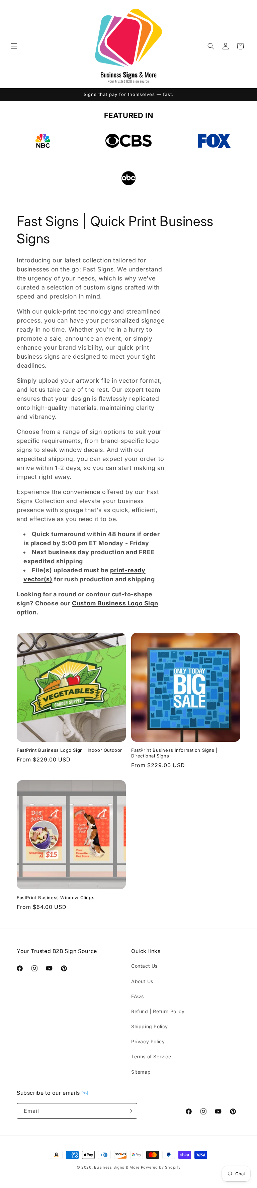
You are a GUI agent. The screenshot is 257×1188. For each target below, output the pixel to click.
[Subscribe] (129, 1111)
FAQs (137, 996)
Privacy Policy (148, 1041)
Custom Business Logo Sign (115, 603)
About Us (142, 981)
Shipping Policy (149, 1026)
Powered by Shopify (161, 1167)
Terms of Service (151, 1056)
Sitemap (141, 1072)
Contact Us (144, 966)
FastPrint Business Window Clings (55, 897)
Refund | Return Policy (157, 1011)
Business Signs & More (117, 1167)
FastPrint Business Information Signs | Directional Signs (174, 752)
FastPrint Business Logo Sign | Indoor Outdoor (69, 750)
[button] (14, 46)
